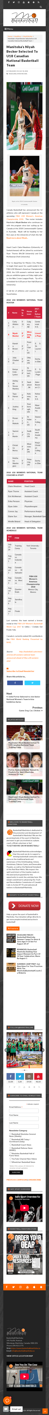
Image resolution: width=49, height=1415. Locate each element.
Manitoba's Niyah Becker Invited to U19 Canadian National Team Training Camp (23, 745)
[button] (6, 1050)
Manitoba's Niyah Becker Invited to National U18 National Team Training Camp (23, 799)
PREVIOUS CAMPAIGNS (17, 1180)
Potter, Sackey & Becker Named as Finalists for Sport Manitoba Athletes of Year (23, 772)
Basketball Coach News (21, 1145)
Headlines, (13, 74)
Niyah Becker (28, 36)
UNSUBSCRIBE (34, 1180)
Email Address (15, 1107)
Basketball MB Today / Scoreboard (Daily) (19, 1140)
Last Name (13, 1123)
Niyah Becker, (22, 74)
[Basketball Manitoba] (24, 18)
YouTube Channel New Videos (24, 1159)
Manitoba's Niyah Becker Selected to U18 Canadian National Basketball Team (23, 56)
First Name (13, 1115)
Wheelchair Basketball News (23, 1162)
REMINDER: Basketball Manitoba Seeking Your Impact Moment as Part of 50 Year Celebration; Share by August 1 (28, 953)
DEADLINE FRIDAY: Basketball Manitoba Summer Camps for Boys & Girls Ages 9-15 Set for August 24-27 (28, 939)
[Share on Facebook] (15, 683)
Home (10, 36)
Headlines (17, 36)
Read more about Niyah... (17, 238)
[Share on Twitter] (32, 683)
